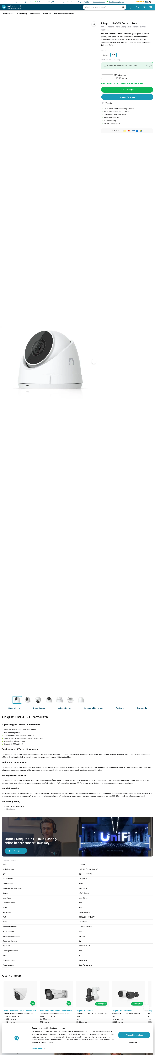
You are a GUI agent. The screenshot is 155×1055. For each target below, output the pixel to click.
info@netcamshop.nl (137, 796)
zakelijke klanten (128, 109)
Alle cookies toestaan (134, 1035)
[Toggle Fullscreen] (93, 23)
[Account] (144, 7)
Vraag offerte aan (127, 97)
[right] (93, 361)
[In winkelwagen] (32, 1003)
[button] (127, 65)
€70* (87, 2)
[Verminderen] (103, 76)
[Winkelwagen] (150, 7)
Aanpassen (132, 1042)
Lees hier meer (15, 851)
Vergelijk (109, 103)
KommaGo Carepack (110, 60)
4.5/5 (146, 2)
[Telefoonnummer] (131, 7)
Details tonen (37, 1049)
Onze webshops (99, 2)
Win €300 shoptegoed (116, 2)
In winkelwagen (127, 89)
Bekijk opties (101, 1003)
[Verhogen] (111, 76)
